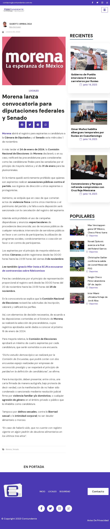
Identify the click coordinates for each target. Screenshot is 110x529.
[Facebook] (92, 3)
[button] (22, 124)
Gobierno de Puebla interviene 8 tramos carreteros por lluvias (84, 78)
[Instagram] (102, 3)
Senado (16, 449)
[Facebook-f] (41, 508)
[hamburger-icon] (104, 10)
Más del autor (15, 27)
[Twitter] (97, 3)
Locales (34, 90)
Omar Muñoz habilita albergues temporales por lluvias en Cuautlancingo (87, 132)
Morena (6, 133)
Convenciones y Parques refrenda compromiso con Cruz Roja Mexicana (87, 187)
